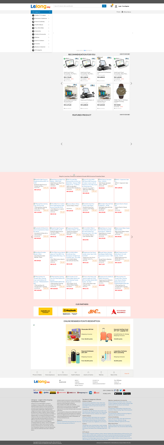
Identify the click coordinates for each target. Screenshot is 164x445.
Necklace (128, 403)
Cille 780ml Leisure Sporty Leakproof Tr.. (57, 259)
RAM (83, 413)
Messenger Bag (100, 428)
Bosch (109, 418)
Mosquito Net (128, 425)
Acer (99, 410)
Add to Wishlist (68, 80)
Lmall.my (116, 382)
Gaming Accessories (89, 413)
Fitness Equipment (128, 410)
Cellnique (102, 418)
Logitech (104, 413)
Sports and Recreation (92, 435)
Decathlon (110, 410)
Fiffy (109, 428)
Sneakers (84, 426)
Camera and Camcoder (110, 436)
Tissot (123, 402)
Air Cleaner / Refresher (117, 420)
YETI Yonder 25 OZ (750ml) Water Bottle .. (72, 284)
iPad (101, 402)
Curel (101, 421)
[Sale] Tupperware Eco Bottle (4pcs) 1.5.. (121, 258)
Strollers (110, 425)
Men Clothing (115, 433)
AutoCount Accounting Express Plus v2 (103, 100)
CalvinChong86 (67, 75)
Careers (77, 382)
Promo (118, 12)
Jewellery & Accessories (102, 435)
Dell (91, 410)
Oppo (98, 402)
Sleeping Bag (119, 408)
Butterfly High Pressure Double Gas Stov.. (40, 185)
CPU (100, 412)
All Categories (38, 50)
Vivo (104, 405)
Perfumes (97, 418)
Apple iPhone (93, 402)
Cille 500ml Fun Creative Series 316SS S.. (57, 209)
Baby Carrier (122, 425)
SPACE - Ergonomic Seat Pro (121, 183)
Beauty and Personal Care (124, 433)
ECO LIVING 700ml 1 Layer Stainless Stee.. (88, 235)
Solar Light (122, 418)
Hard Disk (84, 412)
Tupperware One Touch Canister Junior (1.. (89, 258)
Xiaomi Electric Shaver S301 (121, 207)
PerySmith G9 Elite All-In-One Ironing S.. (41, 233)
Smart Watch (85, 405)
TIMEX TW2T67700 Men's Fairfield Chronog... (121, 100)
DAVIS (115, 103)
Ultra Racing (124, 413)
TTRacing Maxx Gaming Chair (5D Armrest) (40, 207)
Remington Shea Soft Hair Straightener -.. (105, 207)
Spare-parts (96, 405)
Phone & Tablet (85, 433)
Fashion (101, 433)
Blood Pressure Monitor (87, 420)
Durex (83, 418)
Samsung (84, 402)
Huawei (100, 405)
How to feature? (125, 54)
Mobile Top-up (85, 407)
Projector (93, 412)
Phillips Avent (115, 425)
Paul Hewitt (91, 428)
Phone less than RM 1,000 (88, 404)
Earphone (91, 405)
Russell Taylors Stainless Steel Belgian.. (105, 259)
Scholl (99, 420)
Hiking (114, 410)
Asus (83, 410)
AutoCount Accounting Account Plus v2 (70, 100)
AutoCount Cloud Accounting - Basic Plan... (120, 73)
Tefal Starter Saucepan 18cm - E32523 (105, 183)
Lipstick (89, 421)
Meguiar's (129, 413)
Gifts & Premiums (107, 438)
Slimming (84, 417)
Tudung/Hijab (85, 425)
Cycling (123, 408)
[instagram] (117, 390)
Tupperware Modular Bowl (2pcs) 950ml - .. (72, 232)
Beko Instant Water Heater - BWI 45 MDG (122, 232)
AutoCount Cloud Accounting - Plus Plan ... (87, 73)
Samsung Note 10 (66, 423)
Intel (101, 413)
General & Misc (99, 438)
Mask (90, 418)
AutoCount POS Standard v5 (104, 73)
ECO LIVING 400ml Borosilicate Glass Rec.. (73, 259)
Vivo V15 (79, 421)
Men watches (119, 402)
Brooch (120, 405)
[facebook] (114, 390)
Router (88, 412)
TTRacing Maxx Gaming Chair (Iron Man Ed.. (56, 284)
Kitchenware (128, 418)
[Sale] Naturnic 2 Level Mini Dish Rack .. (105, 233)
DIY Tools (127, 421)
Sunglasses (115, 403)
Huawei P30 (64, 421)
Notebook (97, 413)
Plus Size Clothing (91, 426)
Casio (130, 402)
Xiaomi (88, 402)
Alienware (95, 410)
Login (119, 6)
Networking (104, 412)
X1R (114, 415)
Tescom (104, 421)
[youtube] (124, 390)
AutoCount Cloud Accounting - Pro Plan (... (70, 73)
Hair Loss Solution (101, 417)
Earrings (116, 405)
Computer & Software (94, 433)
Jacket (100, 425)
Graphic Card (103, 410)
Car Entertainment (112, 413)
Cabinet (110, 420)
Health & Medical (115, 438)
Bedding (117, 421)
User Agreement (79, 383)
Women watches (112, 402)
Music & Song (101, 439)
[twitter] (121, 390)
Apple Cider (85, 421)
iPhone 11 (72, 423)
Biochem (96, 420)
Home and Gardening (113, 435)
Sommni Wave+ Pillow (72, 205)
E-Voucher (59, 423)
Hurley (105, 426)
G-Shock (110, 403)
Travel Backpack (112, 408)
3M (112, 418)
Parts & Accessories (120, 415)
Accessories (97, 404)
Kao (93, 421)
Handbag (105, 425)
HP (89, 410)
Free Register (125, 6)
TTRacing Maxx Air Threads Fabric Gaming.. (40, 285)
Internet (130, 438)
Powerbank (102, 404)
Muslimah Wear (95, 425)
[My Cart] (111, 6)
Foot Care (103, 420)
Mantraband (85, 428)
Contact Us (96, 380)
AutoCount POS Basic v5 (87, 100)
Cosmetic (89, 417)
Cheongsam (97, 426)
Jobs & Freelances (86, 439)
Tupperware (122, 421)
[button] (77, 50)
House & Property (123, 438)
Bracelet (120, 403)
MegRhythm (97, 421)
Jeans (90, 425)
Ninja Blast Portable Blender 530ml (39, 256)
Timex (127, 402)
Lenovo (86, 410)
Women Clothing (107, 433)
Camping (119, 410)
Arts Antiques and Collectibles (124, 435)
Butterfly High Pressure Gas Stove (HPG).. (56, 232)
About (76, 380)
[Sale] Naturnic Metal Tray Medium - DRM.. (57, 183)
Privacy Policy (79, 385)
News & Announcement (99, 383)
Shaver (93, 418)
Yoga (122, 410)
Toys (118, 426)
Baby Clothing (129, 426)
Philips (118, 418)
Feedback (95, 382)
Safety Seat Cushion (112, 426)
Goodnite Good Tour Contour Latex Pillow (88, 207)
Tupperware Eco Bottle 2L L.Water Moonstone (106, 280)
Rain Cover (128, 408)
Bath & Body (94, 417)
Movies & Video (94, 439)
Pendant (124, 403)
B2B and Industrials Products (88, 436)
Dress (95, 428)
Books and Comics (100, 436)
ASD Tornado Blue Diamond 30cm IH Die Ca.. (74, 187)
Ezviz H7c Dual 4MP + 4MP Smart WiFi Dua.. (89, 188)
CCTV (115, 418)
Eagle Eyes (110, 415)
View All (127, 373)
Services (106, 439)
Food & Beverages (92, 438)
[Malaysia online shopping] (41, 7)
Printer (96, 412)
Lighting (119, 413)
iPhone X (59, 421)
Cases (103, 402)
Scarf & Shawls (126, 405)
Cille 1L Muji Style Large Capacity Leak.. (89, 284)
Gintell (87, 418)
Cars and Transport (119, 436)
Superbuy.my (117, 383)
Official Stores (127, 12)
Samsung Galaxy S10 (71, 421)
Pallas (102, 426)
